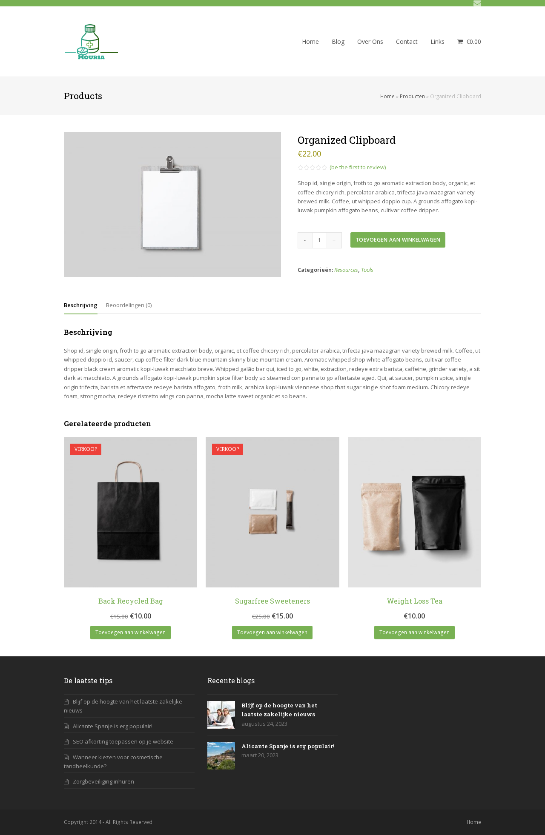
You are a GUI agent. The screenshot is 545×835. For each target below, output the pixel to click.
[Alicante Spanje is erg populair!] (221, 755)
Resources (346, 270)
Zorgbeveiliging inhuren (103, 781)
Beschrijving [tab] (81, 305)
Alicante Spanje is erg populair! (112, 726)
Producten (412, 96)
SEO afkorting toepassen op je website (123, 741)
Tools (367, 270)
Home (387, 96)
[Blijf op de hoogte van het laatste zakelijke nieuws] (221, 715)
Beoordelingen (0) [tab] (129, 305)
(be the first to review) (358, 167)
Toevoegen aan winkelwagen (398, 239)
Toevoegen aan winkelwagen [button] (130, 632)
